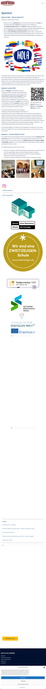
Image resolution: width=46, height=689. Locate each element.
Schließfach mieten (10, 638)
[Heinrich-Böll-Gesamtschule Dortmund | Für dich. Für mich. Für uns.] (7, 3)
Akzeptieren (23, 677)
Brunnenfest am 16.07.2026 (8, 532)
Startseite (3, 655)
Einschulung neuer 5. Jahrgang (9, 524)
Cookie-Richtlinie (22, 687)
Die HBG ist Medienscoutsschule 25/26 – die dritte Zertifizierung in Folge (18, 528)
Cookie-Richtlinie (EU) (6, 659)
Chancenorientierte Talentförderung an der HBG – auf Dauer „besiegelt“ (18, 536)
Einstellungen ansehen (23, 684)
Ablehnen (23, 681)
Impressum (3, 663)
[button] (44, 667)
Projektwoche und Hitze (7, 540)
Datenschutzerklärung (6, 657)
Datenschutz (3, 661)
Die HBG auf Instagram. (7, 190)
